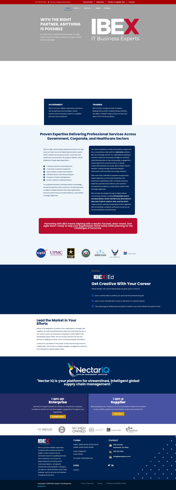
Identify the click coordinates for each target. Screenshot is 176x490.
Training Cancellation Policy (116, 483)
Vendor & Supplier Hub (116, 2)
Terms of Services (87, 483)
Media (98, 8)
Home (68, 8)
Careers (132, 2)
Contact (107, 8)
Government (88, 2)
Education (100, 2)
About (76, 8)
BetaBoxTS (42, 486)
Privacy (100, 483)
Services (87, 8)
